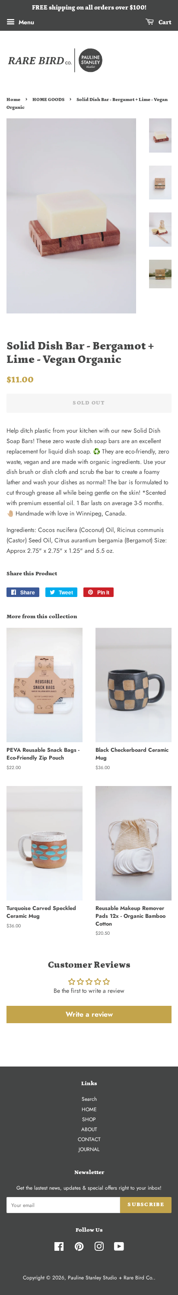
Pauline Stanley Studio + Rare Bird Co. (111, 1277)
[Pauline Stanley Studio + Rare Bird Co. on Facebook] (59, 1248)
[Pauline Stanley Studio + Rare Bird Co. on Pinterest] (79, 1248)
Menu (25, 22)
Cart (164, 22)
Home (13, 99)
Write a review (89, 1014)
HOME (89, 1109)
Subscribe (145, 1204)
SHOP (89, 1119)
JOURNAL (89, 1149)
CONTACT (89, 1139)
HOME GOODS (48, 99)
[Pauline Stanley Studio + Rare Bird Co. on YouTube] (119, 1248)
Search (89, 1099)
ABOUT (89, 1129)
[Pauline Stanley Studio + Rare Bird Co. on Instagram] (99, 1248)
